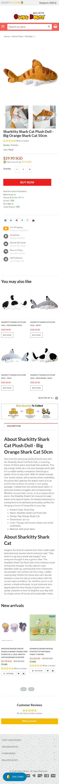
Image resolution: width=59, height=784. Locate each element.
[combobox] (29, 27)
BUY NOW (7, 335)
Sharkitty (29, 36)
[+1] (28, 220)
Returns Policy (16, 250)
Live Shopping (16, 227)
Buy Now (39, 671)
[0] (5, 220)
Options (9, 673)
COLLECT (10, 3)
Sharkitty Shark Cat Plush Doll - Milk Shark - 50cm (42, 376)
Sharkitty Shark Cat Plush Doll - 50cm (42, 323)
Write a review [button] (29, 721)
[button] (9, 141)
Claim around (18, 162)
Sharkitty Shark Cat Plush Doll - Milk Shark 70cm (13, 323)
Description (14, 426)
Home (6, 36)
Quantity (7, 169)
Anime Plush (17, 36)
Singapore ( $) (48, 2)
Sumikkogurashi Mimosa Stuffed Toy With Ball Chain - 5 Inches (41, 651)
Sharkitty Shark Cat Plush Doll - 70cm (13, 376)
